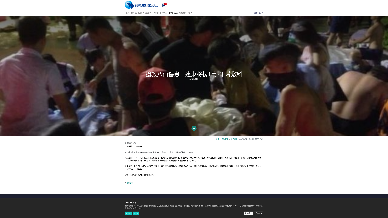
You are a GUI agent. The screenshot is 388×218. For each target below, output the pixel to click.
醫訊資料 (234, 139)
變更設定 (258, 213)
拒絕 (136, 213)
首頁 (217, 139)
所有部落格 (225, 139)
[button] (190, 13)
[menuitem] (127, 13)
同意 (129, 213)
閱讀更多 (247, 213)
